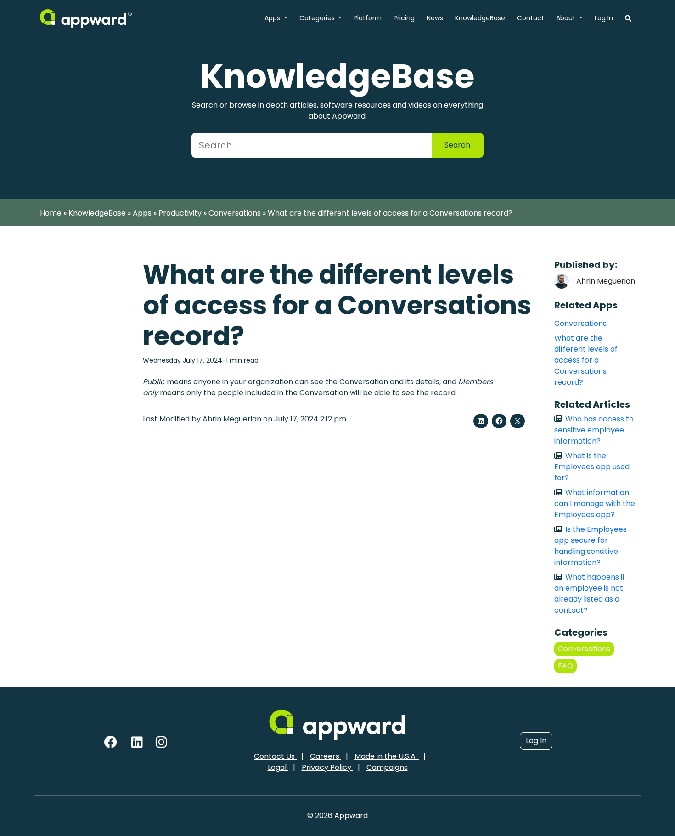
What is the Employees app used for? (592, 466)
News (435, 18)
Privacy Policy (327, 767)
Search (457, 145)
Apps (273, 18)
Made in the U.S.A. (386, 756)
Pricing (404, 18)
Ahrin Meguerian (605, 281)
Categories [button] (318, 18)
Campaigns (387, 767)
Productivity (180, 213)
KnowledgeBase (480, 18)
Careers (325, 756)
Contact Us (275, 756)
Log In (604, 18)
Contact (530, 18)
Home (51, 213)
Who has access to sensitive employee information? (594, 430)
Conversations (234, 213)
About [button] (566, 18)
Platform (368, 18)
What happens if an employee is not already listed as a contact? (589, 593)
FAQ (565, 665)
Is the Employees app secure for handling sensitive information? (590, 546)
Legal (278, 767)
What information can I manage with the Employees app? (594, 503)
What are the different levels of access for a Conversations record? (586, 360)
